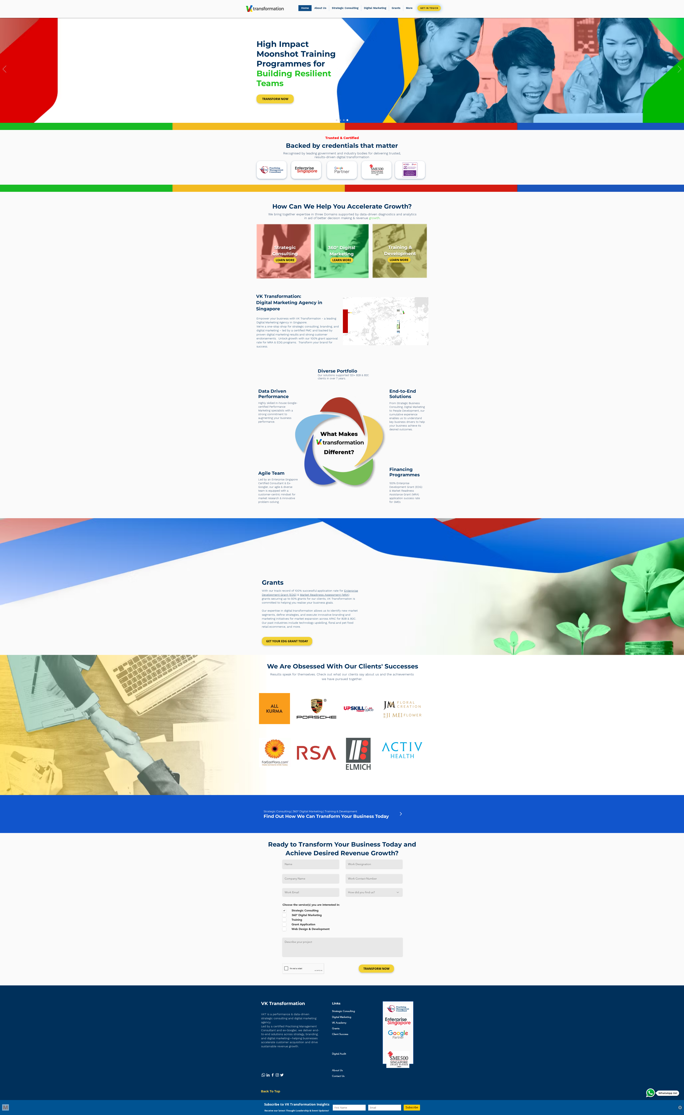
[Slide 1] (337, 120)
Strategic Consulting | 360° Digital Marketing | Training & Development (310, 811)
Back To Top (270, 1091)
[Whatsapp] (263, 1075)
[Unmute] (353, 340)
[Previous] (4, 69)
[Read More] (401, 814)
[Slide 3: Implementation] (344, 120)
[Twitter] (282, 1075)
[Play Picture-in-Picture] (417, 340)
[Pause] (347, 340)
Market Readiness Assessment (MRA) (324, 594)
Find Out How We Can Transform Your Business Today (326, 816)
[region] (283, 252)
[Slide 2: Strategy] (340, 120)
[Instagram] (277, 1075)
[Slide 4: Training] (347, 120)
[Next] (679, 69)
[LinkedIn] (268, 1075)
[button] (396, 8)
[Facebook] (272, 1075)
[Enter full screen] (423, 340)
